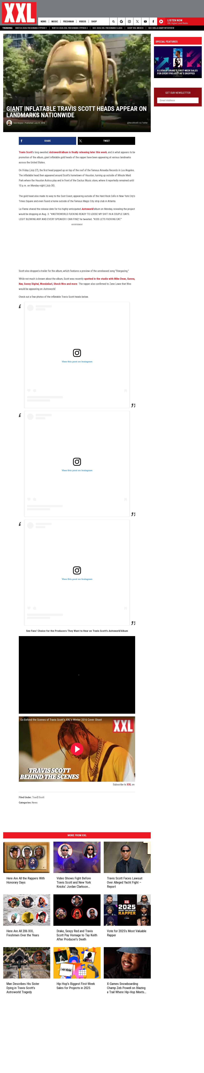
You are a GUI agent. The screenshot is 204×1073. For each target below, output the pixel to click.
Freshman (68, 21)
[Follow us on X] (137, 21)
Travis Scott (25, 152)
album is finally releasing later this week (78, 152)
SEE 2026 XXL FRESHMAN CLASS (107, 28)
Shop (94, 21)
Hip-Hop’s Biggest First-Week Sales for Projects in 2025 (76, 986)
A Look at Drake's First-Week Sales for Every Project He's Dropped (177, 72)
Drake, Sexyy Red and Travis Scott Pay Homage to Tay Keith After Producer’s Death (77, 935)
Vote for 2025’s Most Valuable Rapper (126, 933)
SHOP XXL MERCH (135, 28)
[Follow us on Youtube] (145, 21)
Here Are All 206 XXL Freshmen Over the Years (22, 933)
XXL (129, 784)
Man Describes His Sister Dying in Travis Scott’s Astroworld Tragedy (22, 988)
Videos (82, 21)
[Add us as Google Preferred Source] (121, 21)
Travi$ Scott (38, 797)
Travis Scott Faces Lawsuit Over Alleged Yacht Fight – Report (124, 882)
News (43, 21)
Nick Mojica (18, 123)
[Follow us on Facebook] (153, 21)
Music (54, 21)
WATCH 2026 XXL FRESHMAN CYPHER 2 (70, 28)
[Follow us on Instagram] (129, 21)
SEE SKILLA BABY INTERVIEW (161, 28)
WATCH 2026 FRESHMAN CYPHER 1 (31, 28)
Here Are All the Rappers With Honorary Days (25, 880)
